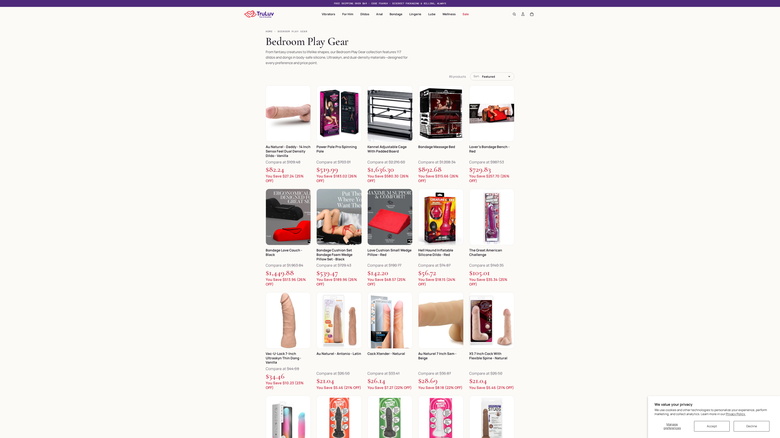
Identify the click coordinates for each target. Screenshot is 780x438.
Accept (712, 426)
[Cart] (531, 14)
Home (269, 31)
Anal (379, 14)
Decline (751, 426)
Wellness (449, 14)
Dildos (364, 14)
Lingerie (415, 14)
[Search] (514, 14)
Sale (466, 14)
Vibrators (328, 14)
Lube (432, 14)
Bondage (396, 14)
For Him (347, 14)
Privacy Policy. (736, 414)
